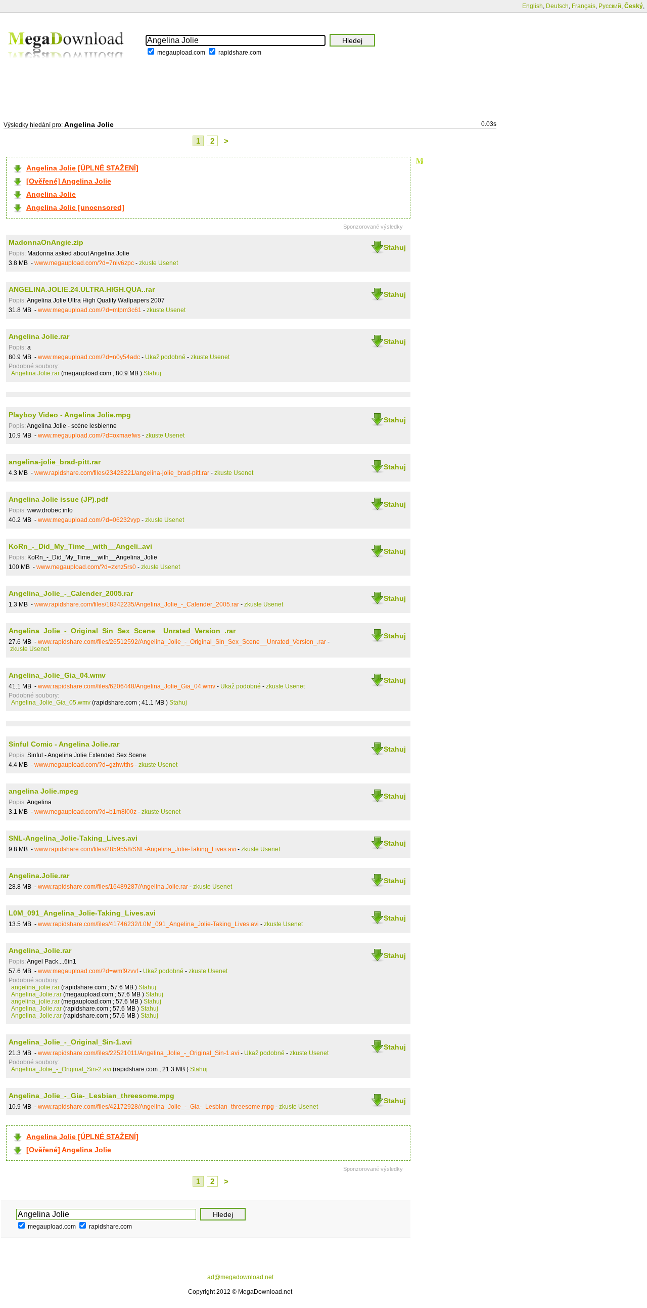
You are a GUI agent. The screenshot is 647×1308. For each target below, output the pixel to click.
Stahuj (395, 247)
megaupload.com (181, 52)
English (532, 6)
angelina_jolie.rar (35, 987)
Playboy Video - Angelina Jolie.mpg (70, 415)
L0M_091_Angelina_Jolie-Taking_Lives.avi (82, 913)
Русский (609, 6)
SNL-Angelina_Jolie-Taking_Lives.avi (73, 838)
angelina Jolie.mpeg (43, 791)
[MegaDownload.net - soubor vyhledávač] (67, 65)
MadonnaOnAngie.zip (46, 242)
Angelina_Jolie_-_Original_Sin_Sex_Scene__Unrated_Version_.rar (122, 631)
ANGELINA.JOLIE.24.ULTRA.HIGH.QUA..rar (82, 289)
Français (583, 6)
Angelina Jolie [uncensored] (75, 207)
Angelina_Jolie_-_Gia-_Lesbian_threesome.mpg (91, 1096)
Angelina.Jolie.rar (39, 875)
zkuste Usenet (158, 263)
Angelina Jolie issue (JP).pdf (58, 499)
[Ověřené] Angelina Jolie (68, 181)
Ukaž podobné (165, 357)
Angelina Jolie (51, 194)
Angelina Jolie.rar (39, 336)
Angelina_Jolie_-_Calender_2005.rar (71, 593)
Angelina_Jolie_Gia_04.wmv (57, 675)
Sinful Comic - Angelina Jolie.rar (64, 744)
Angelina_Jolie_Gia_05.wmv (50, 702)
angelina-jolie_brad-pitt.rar (55, 462)
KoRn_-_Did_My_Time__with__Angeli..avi (80, 546)
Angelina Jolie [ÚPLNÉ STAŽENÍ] (82, 168)
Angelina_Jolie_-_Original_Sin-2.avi (61, 1069)
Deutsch (557, 6)
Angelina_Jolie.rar (40, 950)
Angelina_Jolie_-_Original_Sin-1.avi (70, 1042)
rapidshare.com (239, 52)
